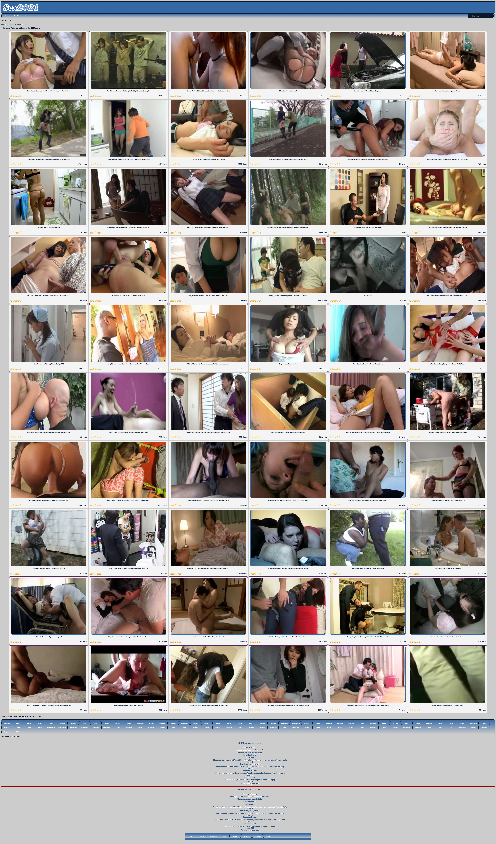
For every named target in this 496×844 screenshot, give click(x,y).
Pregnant (295, 727)
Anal (17, 723)
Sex (362, 727)
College (306, 723)
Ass (51, 723)
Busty (251, 723)
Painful (251, 727)
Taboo (429, 727)
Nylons (217, 727)
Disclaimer (213, 836)
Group (29, 727)
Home (7, 16)
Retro (318, 727)
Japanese (95, 727)
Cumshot (351, 723)
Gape (484, 723)
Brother (173, 723)
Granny (6, 727)
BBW (95, 723)
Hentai (40, 727)
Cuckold (340, 723)
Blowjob (162, 723)
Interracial (84, 727)
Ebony (418, 723)
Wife (17, 732)
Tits (451, 727)
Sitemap (246, 836)
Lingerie (129, 727)
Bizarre (117, 723)
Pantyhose (273, 727)
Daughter (373, 723)
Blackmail (140, 723)
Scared (351, 727)
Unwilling (473, 727)
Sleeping (395, 727)
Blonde (151, 723)
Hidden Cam (51, 727)
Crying (318, 723)
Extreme (429, 723)
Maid (140, 727)
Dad (362, 723)
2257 (224, 836)
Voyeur (6, 732)
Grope (18, 727)
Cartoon (273, 723)
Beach (107, 723)
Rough (340, 727)
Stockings (406, 727)
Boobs (206, 723)
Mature (162, 727)
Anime (29, 723)
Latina (118, 727)
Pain (240, 727)
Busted (262, 723)
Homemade (62, 727)
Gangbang (473, 723)
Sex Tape (373, 727)
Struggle (418, 727)
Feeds (235, 836)
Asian (40, 723)
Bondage (184, 723)
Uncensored (462, 727)
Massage (151, 727)
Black (129, 723)
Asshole (73, 723)
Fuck (462, 723)
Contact (268, 836)
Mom (184, 727)
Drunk (384, 723)
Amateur (7, 723)
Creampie (329, 723)
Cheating (284, 723)
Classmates (296, 723)
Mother (195, 727)
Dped (406, 723)
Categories (29, 16)
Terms (191, 836)
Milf (173, 727)
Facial (440, 723)
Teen (440, 727)
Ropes (329, 727)
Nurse (207, 727)
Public (307, 727)
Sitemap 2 (257, 836)
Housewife (73, 727)
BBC (84, 723)
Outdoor (229, 727)
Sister (384, 727)
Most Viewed (18, 16)
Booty (218, 723)
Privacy (202, 836)
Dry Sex (395, 723)
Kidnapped (106, 727)
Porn (284, 727)
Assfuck (62, 723)
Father (451, 723)
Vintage (484, 727)
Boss (229, 723)
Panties (262, 727)
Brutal (240, 723)
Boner (195, 723)
